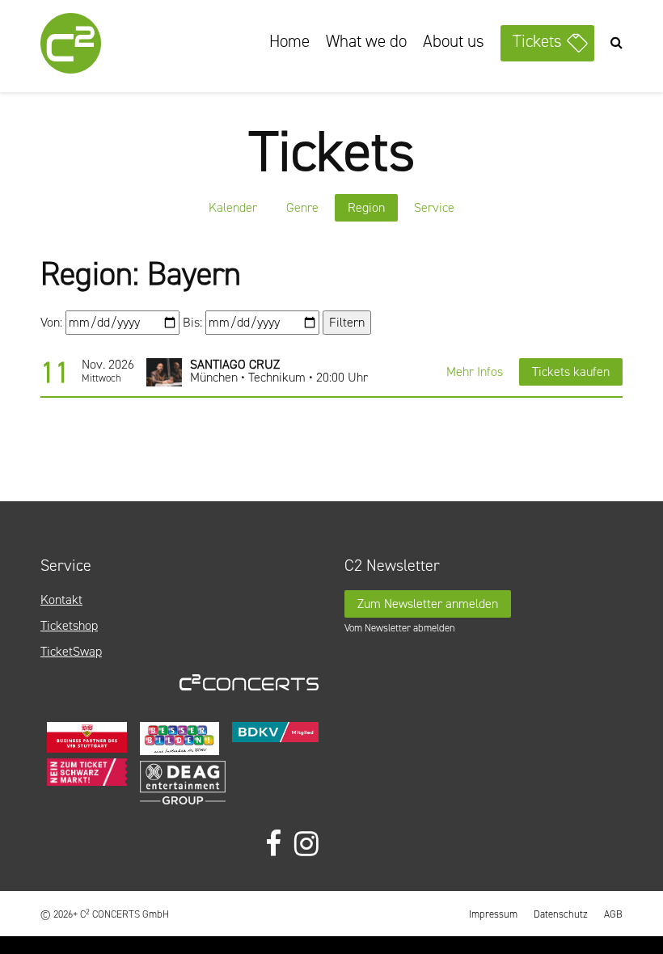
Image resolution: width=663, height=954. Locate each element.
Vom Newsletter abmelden (399, 628)
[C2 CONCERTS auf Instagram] (306, 844)
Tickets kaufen (571, 371)
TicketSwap (71, 651)
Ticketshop (69, 625)
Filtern (347, 322)
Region (366, 207)
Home (289, 41)
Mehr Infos (474, 371)
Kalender (233, 207)
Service (434, 207)
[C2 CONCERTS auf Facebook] (273, 844)
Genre (302, 207)
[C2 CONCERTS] (113, 46)
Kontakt (61, 599)
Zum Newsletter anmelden (427, 603)
